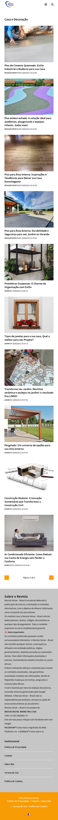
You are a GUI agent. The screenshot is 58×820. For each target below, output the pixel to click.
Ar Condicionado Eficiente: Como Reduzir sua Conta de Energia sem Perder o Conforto (28, 558)
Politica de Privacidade (15, 747)
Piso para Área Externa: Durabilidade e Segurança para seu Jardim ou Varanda (26, 232)
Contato (8, 755)
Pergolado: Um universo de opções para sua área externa (27, 447)
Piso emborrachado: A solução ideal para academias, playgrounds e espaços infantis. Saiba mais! (27, 121)
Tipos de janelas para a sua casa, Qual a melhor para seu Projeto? (27, 338)
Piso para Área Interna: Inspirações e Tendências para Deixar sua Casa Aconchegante (25, 178)
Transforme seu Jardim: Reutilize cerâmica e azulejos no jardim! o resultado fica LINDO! (28, 392)
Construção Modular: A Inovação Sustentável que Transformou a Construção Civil (23, 501)
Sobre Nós (9, 764)
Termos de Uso (11, 772)
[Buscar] (52, 4)
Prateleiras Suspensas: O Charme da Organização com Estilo (25, 285)
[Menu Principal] (46, 4)
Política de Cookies (13, 781)
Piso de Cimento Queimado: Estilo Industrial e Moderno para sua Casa (24, 67)
